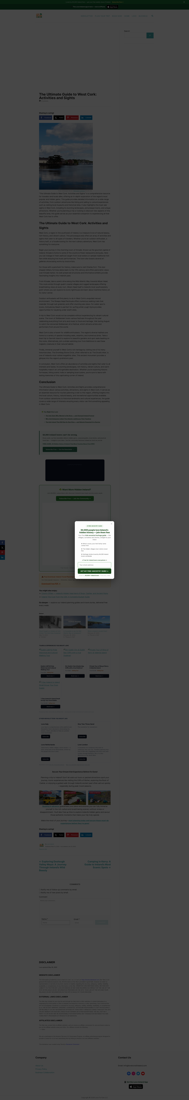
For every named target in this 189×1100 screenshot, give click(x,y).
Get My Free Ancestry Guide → (94, 571)
